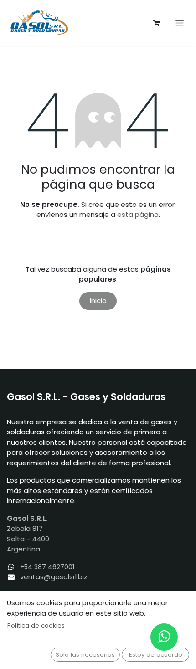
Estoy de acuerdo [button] (155, 654)
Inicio (98, 300)
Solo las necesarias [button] (85, 654)
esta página (138, 214)
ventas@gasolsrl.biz (54, 577)
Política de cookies (36, 625)
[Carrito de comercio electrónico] (156, 23)
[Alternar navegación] (180, 22)
